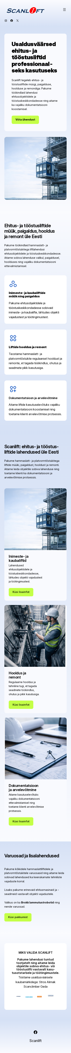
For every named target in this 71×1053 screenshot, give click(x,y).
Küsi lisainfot (21, 591)
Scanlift (35, 1041)
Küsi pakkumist (18, 917)
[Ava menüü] (64, 9)
